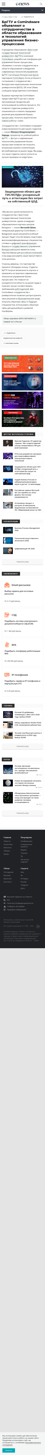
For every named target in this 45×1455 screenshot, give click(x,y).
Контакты (8, 882)
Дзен (23, 888)
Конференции (26, 841)
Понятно (8, 1450)
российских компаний (31, 252)
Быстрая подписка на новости (19, 897)
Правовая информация (16, 909)
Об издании (8, 872)
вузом (35, 75)
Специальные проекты (26, 845)
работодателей (22, 289)
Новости (7, 841)
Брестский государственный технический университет (20, 52)
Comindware (7, 59)
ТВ (22, 856)
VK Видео (24, 878)
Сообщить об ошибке (15, 906)
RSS (8, 900)
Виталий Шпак (28, 227)
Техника (24, 853)
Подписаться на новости (12, 338)
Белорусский (8, 249)
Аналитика (8, 844)
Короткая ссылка (12, 343)
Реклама (7, 875)
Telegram (24, 885)
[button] (41, 4)
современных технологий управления (20, 71)
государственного (20, 246)
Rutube (24, 882)
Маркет (24, 850)
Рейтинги (7, 847)
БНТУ (19, 87)
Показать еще (23, 562)
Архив (6, 854)
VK (22, 875)
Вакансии (8, 878)
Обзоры (7, 851)
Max (22, 872)
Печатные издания (25, 860)
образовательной (25, 298)
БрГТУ (18, 56)
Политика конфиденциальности (20, 903)
